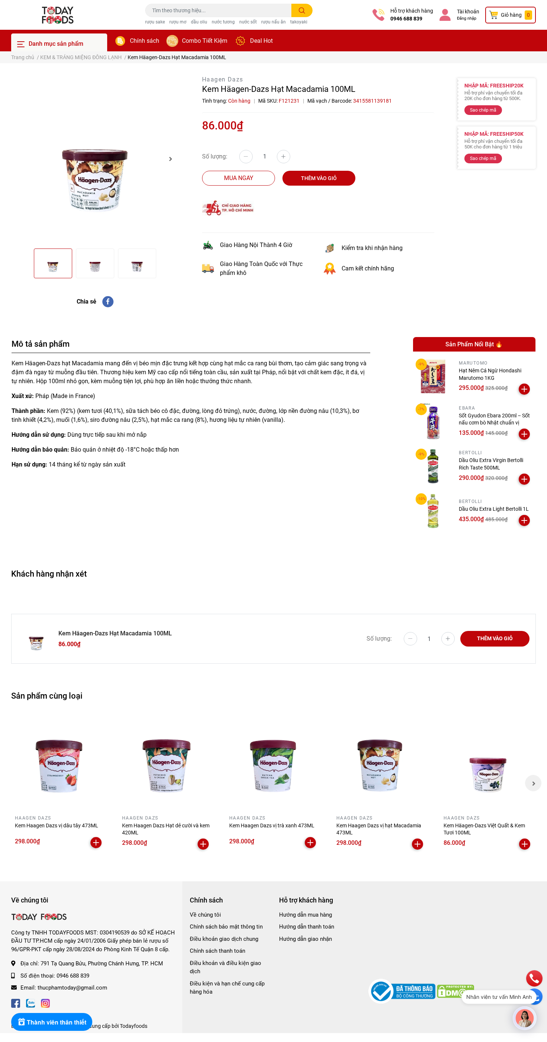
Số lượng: (214, 156)
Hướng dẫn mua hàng (305, 914)
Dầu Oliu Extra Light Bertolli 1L (494, 509)
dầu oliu (199, 22)
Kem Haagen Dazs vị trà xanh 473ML (271, 825)
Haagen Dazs (222, 79)
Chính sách (144, 40)
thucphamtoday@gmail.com (72, 987)
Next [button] (170, 159)
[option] (95, 159)
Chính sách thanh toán (217, 951)
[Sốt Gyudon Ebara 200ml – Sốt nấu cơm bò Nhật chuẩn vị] (433, 421)
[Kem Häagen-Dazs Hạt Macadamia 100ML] (95, 159)
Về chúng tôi (205, 914)
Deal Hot (261, 40)
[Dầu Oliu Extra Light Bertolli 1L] (433, 511)
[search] (302, 10)
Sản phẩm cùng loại (47, 695)
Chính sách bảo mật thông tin (226, 926)
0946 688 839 (406, 19)
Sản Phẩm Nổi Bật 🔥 (474, 344)
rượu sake (155, 22)
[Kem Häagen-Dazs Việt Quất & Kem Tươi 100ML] (488, 761)
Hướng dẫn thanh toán (306, 926)
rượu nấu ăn (273, 22)
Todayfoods (133, 1026)
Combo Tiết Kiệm (204, 40)
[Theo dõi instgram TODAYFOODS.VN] (45, 1002)
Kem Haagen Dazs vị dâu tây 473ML (56, 825)
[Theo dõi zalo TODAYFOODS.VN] (30, 1002)
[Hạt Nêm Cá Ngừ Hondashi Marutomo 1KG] (433, 376)
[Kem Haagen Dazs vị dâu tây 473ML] (59, 761)
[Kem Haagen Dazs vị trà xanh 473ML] (273, 761)
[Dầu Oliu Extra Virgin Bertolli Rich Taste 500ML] (433, 466)
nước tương (223, 22)
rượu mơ (177, 22)
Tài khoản (468, 12)
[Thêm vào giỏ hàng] (524, 389)
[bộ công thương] (402, 991)
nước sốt (248, 22)
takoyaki (298, 22)
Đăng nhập (466, 18)
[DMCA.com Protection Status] (455, 991)
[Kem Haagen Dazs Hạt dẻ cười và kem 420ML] (166, 761)
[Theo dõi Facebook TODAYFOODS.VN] (15, 1002)
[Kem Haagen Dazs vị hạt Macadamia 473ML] (381, 761)
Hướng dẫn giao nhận (305, 939)
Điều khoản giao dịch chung (224, 939)
